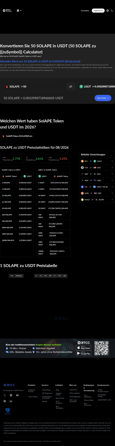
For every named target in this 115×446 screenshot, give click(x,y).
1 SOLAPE (6, 183)
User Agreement (88, 396)
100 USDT (40, 216)
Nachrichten (60, 398)
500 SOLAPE (7, 221)
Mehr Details (101, 98)
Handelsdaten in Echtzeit (47, 397)
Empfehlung (46, 390)
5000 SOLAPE (7, 234)
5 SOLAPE (6, 189)
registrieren (98, 10)
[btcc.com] (7, 10)
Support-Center (59, 394)
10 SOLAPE (6, 195)
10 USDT (42, 195)
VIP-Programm (47, 393)
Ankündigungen (75, 397)
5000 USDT (40, 243)
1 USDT (41, 183)
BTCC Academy (59, 402)
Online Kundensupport (103, 390)
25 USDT (42, 202)
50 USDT (42, 208)
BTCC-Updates (75, 393)
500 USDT (40, 225)
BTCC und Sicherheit (73, 401)
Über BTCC (73, 390)
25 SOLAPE (6, 202)
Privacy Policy (88, 400)
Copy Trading (32, 397)
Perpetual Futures (31, 390)
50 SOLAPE (6, 208)
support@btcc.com (104, 400)
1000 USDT (40, 234)
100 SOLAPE (7, 215)
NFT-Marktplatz (59, 407)
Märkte (44, 402)
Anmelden (85, 10)
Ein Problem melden (102, 395)
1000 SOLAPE (7, 227)
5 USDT (41, 189)
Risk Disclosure (87, 404)
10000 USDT (40, 252)
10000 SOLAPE (8, 240)
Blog (57, 390)
